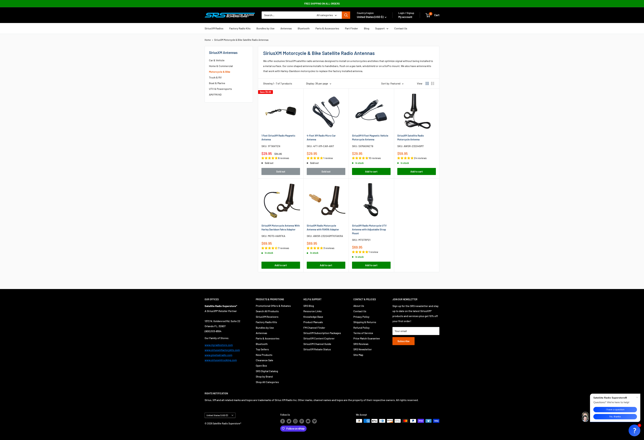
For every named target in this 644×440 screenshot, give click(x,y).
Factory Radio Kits (240, 28)
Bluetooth (304, 28)
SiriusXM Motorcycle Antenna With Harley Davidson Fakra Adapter (280, 227)
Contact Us (400, 28)
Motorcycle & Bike (219, 71)
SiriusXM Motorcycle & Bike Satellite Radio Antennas (241, 39)
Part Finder (351, 28)
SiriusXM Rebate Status (317, 349)
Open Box (261, 365)
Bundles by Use (265, 28)
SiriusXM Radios (214, 28)
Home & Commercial (221, 66)
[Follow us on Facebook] (282, 421)
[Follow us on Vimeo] (314, 421)
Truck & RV (215, 77)
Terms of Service (363, 333)
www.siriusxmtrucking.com (221, 360)
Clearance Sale (264, 360)
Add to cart (371, 171)
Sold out (280, 171)
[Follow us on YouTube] (308, 421)
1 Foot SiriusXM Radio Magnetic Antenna (278, 137)
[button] (634, 430)
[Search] (346, 15)
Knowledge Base (313, 316)
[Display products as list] (432, 83)
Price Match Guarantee (366, 338)
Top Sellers (262, 349)
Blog (366, 28)
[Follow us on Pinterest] (301, 421)
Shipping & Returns (364, 322)
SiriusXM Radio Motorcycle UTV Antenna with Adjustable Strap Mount (369, 229)
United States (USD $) (217, 415)
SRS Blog (308, 305)
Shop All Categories (267, 382)
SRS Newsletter (362, 349)
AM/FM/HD (215, 94)
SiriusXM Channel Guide (317, 343)
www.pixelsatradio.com (218, 355)
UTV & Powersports (220, 88)
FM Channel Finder (314, 327)
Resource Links (312, 311)
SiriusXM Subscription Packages (322, 333)
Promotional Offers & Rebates (273, 305)
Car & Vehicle (217, 60)
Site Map (358, 354)
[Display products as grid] (427, 83)
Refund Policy (361, 327)
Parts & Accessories (327, 28)
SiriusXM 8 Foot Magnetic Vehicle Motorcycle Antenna (370, 137)
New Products (264, 354)
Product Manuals (313, 322)
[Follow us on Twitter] (289, 421)
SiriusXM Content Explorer (319, 338)
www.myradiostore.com (219, 344)
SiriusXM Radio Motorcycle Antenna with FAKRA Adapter (323, 227)
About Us (358, 305)
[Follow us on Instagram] (295, 421)
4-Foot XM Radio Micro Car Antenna (321, 137)
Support (380, 28)
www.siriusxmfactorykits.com (222, 349)
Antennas (286, 28)
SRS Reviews (360, 343)
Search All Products (267, 311)
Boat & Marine (217, 83)
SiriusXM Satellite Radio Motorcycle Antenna (410, 137)
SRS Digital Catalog (267, 371)
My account (405, 16)
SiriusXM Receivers (267, 316)
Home (208, 39)
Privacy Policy (361, 316)
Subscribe (403, 341)
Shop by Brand (264, 376)
